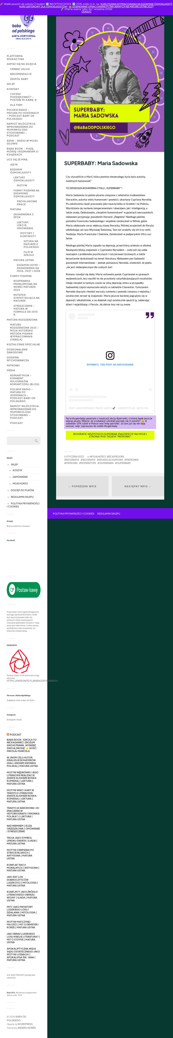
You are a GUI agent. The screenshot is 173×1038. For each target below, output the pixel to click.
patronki (13, 365)
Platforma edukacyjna (15, 57)
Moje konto (20, 483)
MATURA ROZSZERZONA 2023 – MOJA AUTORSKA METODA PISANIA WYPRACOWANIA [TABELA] (24, 332)
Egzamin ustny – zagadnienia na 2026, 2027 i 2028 (29, 267)
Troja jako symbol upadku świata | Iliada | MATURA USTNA (22, 840)
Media (11, 370)
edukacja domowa (111, 459)
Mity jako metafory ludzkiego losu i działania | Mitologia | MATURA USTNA (22, 911)
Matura (15, 209)
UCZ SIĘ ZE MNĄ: (17, 159)
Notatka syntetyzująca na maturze (27, 297)
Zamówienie (20, 476)
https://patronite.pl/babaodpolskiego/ (32, 680)
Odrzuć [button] (86, 11)
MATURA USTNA (24, 259)
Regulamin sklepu (22, 496)
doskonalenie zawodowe (17, 351)
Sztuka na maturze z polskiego (31, 243)
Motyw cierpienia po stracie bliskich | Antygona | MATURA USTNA (20, 854)
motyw (22, 185)
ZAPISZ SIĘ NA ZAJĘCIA (21, 63)
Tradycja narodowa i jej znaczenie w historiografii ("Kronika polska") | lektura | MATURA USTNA (23, 813)
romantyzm (88, 462)
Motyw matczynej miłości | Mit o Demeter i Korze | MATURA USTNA (23, 924)
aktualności (98, 456)
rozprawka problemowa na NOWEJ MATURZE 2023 (25, 285)
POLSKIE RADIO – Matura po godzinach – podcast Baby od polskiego (23, 114)
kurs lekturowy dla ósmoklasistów (43, 6)
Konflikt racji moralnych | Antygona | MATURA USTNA (23, 867)
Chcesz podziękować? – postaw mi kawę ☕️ (23, 96)
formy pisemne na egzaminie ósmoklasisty (27, 193)
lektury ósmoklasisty (24, 179)
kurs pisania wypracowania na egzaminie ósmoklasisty (136, 3)
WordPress (25, 1023)
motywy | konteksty (28, 235)
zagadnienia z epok (24, 216)
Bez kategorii (115, 456)
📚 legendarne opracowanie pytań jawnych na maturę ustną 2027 (111, 6)
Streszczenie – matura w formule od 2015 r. (26, 310)
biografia (72, 459)
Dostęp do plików (22, 490)
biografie (89, 459)
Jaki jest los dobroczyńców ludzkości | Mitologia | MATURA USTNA (22, 881)
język (14, 164)
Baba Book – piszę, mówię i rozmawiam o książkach (22, 151)
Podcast (16, 422)
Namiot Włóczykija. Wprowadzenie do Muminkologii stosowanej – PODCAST (21, 129)
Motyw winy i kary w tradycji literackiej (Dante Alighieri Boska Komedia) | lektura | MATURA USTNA (21, 796)
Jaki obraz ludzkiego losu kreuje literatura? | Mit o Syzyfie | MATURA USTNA (23, 938)
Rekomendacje (21, 73)
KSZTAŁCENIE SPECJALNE (23, 344)
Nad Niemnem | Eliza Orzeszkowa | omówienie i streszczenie (23, 828)
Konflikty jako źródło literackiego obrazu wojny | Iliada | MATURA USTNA (22, 896)
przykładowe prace (27, 203)
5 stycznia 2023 (74, 456)
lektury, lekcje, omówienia (25, 225)
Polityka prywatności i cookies (73, 513)
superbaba (107, 462)
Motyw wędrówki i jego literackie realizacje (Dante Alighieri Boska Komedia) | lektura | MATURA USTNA (22, 778)
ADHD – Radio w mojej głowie (22, 142)
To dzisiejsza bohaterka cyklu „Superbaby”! (94, 188)
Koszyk (17, 470)
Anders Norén (27, 1027)
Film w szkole (29, 253)
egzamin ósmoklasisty (20, 171)
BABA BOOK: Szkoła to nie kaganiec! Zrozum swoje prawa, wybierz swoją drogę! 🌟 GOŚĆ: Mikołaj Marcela (22, 745)
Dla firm (16, 104)
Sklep (11, 83)
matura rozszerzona (22, 319)
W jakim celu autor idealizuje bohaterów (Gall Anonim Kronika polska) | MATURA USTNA (22, 761)
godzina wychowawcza (18, 359)
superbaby (124, 462)
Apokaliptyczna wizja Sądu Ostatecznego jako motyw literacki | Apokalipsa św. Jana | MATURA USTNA (23, 954)
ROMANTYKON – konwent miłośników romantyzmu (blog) (24, 380)
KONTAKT (13, 88)
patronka (132, 459)
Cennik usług (20, 68)
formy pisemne (21, 275)
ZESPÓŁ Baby (19, 78)
